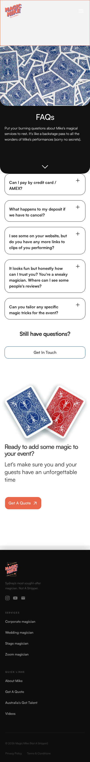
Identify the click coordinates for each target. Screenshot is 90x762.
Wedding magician (19, 632)
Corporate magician (20, 621)
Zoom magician (17, 654)
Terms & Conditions (38, 753)
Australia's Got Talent (21, 703)
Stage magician (16, 643)
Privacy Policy (13, 753)
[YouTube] (15, 598)
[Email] (23, 598)
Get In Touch (45, 352)
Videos (10, 713)
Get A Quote (14, 692)
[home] (13, 11)
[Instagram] (7, 598)
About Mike (13, 681)
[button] (81, 11)
